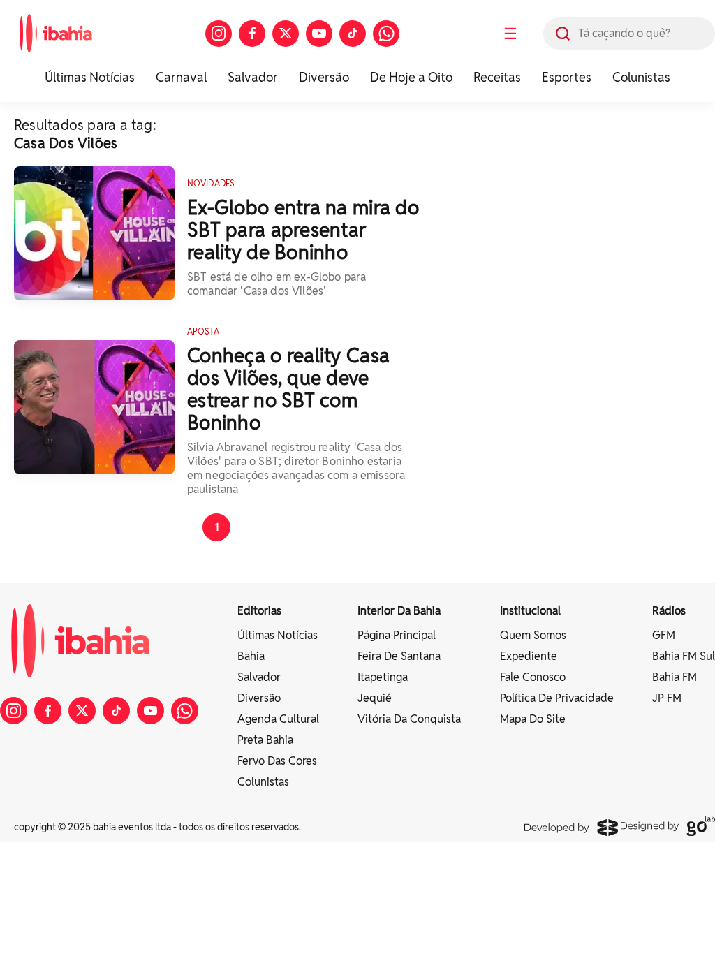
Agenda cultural (278, 719)
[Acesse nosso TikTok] (352, 33)
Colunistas (641, 77)
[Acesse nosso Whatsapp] (386, 33)
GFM (663, 635)
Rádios (669, 610)
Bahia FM (674, 677)
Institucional (530, 610)
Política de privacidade (557, 698)
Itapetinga (383, 677)
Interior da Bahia (399, 610)
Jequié (375, 698)
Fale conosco (533, 677)
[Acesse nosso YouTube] (319, 33)
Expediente (528, 656)
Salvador (253, 77)
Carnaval (181, 77)
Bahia (251, 656)
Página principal (397, 635)
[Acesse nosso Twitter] (285, 33)
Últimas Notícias (90, 77)
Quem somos (533, 635)
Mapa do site (533, 719)
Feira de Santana (399, 656)
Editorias (259, 610)
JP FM (666, 698)
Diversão (324, 77)
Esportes (566, 77)
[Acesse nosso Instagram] (218, 33)
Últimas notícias (277, 635)
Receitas (497, 77)
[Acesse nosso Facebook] (252, 33)
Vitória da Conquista (409, 719)
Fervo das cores (277, 761)
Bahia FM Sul (683, 656)
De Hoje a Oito (411, 77)
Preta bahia (265, 740)
